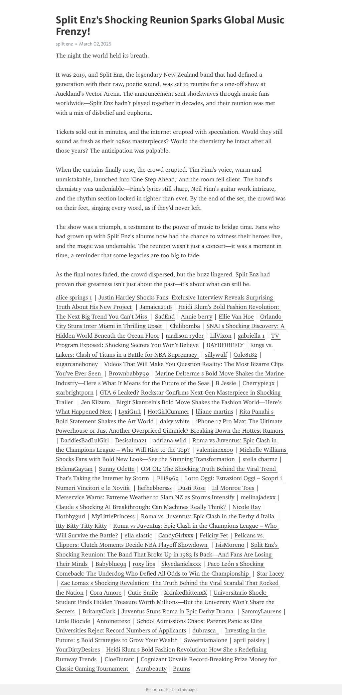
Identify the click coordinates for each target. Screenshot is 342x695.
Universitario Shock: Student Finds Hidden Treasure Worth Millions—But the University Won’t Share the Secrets (166, 602)
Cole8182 (245, 354)
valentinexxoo (214, 449)
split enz (64, 44)
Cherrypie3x (258, 383)
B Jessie (226, 383)
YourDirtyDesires (78, 649)
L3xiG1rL (130, 411)
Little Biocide (73, 621)
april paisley (250, 640)
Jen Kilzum (95, 402)
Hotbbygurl (71, 516)
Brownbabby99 (129, 373)
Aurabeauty (151, 668)
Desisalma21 (131, 440)
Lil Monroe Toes (233, 488)
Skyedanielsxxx (181, 564)
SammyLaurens (261, 611)
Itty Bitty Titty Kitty (81, 525)
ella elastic (138, 535)
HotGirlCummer (168, 411)
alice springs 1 (74, 297)
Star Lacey (270, 573)
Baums (181, 668)
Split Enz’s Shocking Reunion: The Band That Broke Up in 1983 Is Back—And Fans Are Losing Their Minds (167, 554)
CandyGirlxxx (175, 535)
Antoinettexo (114, 621)
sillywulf (216, 354)
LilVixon (220, 335)
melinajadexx (258, 497)
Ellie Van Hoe (236, 316)
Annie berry (196, 316)
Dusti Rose (192, 488)
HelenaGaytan (74, 468)
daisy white (175, 421)
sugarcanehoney (77, 364)
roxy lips (144, 564)
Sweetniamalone (205, 640)
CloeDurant (119, 659)
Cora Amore (106, 592)
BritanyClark (98, 611)
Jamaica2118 (156, 307)
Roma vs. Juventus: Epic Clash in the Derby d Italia (208, 516)
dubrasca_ (205, 630)
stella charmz (260, 459)
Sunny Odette (117, 468)
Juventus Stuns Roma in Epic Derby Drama (178, 611)
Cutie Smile (143, 592)
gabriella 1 (251, 335)
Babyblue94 (111, 564)
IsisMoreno (229, 544)
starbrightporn (75, 392)
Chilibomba (185, 326)
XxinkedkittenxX (185, 592)
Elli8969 (168, 478)
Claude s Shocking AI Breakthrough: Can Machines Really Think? (141, 507)
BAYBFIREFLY (225, 345)
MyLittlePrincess (113, 516)
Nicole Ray (246, 507)
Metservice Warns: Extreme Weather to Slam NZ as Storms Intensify (145, 497)
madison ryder (185, 335)
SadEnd (165, 316)
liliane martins (214, 411)
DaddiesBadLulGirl (84, 440)
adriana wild (169, 440)
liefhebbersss (155, 488)
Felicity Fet (214, 535)
